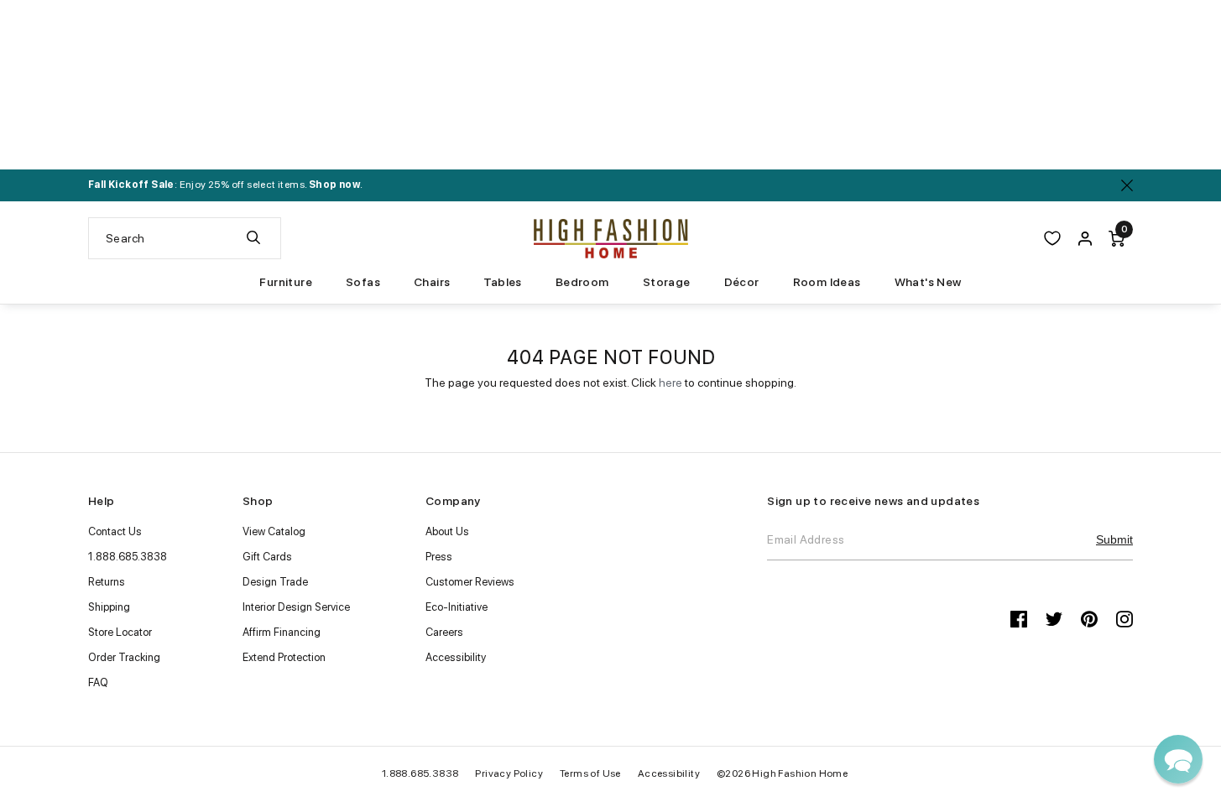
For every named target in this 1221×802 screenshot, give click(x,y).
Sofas (363, 282)
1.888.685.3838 (127, 556)
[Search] (253, 238)
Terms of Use (590, 773)
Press (438, 556)
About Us (447, 531)
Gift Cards (267, 556)
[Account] (1085, 238)
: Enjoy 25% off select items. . (225, 184)
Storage (667, 282)
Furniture (285, 282)
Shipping (109, 607)
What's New (928, 282)
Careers (444, 632)
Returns (106, 581)
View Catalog (274, 531)
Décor (741, 282)
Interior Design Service (296, 607)
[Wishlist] (1052, 238)
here (670, 382)
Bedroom (582, 282)
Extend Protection (284, 657)
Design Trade (275, 581)
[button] (1178, 759)
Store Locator (120, 632)
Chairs (432, 282)
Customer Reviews (469, 581)
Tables (502, 282)
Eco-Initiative (456, 607)
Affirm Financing (282, 632)
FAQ (98, 682)
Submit (1114, 539)
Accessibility (455, 657)
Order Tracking (124, 657)
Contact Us (115, 531)
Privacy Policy (509, 773)
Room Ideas (827, 282)
